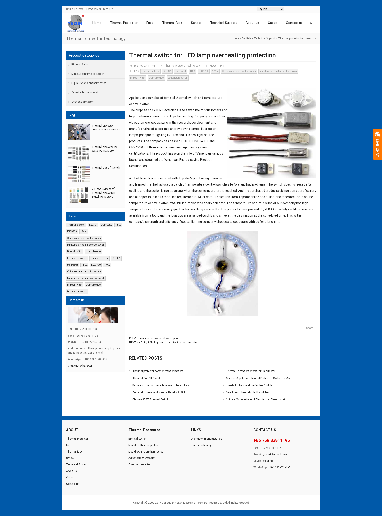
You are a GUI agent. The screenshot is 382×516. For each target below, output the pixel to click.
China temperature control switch (239, 71)
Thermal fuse (172, 23)
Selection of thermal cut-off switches (248, 392)
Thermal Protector (124, 23)
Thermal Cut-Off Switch (146, 378)
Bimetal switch (137, 77)
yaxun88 (267, 460)
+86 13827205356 (279, 467)
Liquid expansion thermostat (88, 83)
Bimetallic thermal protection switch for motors (160, 385)
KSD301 (167, 71)
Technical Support (223, 23)
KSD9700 (203, 71)
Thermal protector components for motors (157, 371)
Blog (72, 115)
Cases (272, 23)
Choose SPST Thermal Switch (150, 399)
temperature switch (177, 77)
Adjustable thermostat (84, 92)
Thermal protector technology (296, 38)
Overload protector (82, 101)
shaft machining (201, 445)
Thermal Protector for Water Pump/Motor (250, 371)
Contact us (294, 23)
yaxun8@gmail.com (275, 454)
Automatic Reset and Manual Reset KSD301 (158, 392)
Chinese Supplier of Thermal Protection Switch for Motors (260, 378)
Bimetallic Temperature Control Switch (249, 385)
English (246, 38)
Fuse (149, 23)
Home (96, 23)
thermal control (156, 77)
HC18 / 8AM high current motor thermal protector (168, 342)
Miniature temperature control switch (278, 71)
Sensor (196, 23)
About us (252, 23)
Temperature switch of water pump (159, 338)
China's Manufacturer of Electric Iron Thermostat (255, 399)
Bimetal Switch (80, 64)
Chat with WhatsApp (80, 365)
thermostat (180, 71)
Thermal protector (150, 71)
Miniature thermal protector (87, 73)
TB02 (192, 71)
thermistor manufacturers (206, 438)
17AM (215, 71)
